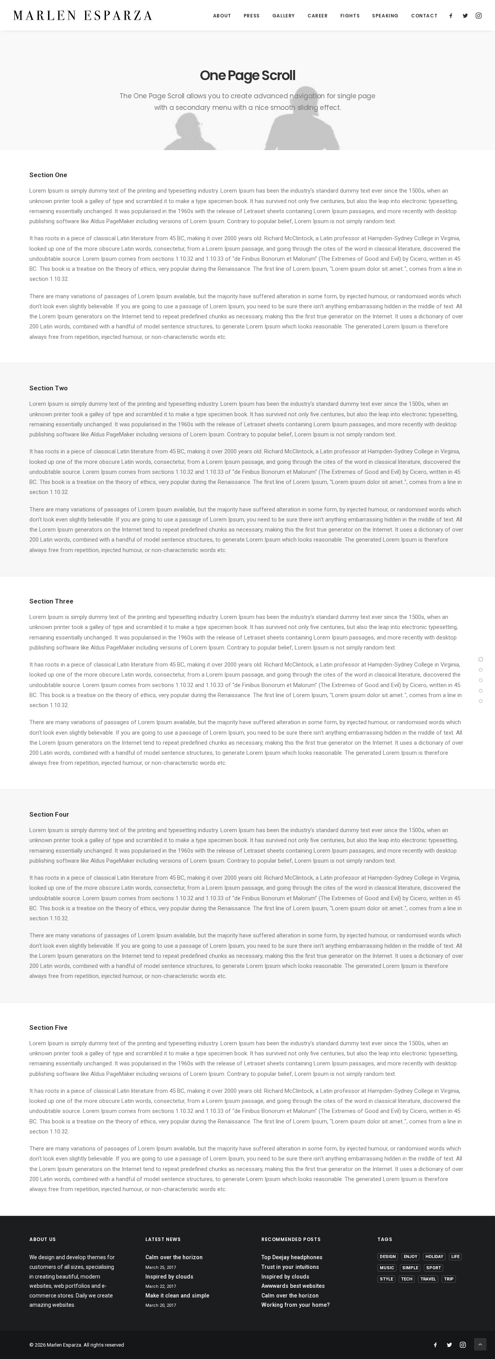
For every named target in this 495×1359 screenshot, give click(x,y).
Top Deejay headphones (292, 1257)
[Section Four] (480, 690)
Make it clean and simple (177, 1295)
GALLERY (283, 15)
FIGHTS (350, 15)
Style (386, 1279)
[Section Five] (480, 701)
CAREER (317, 15)
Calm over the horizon (174, 1257)
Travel (428, 1279)
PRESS (252, 15)
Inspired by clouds (169, 1277)
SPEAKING (385, 15)
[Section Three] (480, 680)
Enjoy (410, 1256)
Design (388, 1256)
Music (387, 1267)
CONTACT (424, 15)
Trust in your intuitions (290, 1267)
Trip (449, 1279)
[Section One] (480, 659)
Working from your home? (295, 1305)
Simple (410, 1267)
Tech (406, 1279)
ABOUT (222, 15)
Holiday (434, 1256)
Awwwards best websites (293, 1286)
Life (455, 1256)
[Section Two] (480, 669)
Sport (433, 1267)
